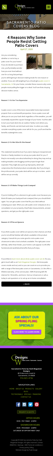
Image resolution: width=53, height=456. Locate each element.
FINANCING (37, 394)
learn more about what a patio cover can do (28, 259)
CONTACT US (26, 397)
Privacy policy (24, 447)
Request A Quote (26, 412)
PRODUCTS (29, 389)
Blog (32, 447)
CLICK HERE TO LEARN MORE (26, 332)
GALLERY (38, 389)
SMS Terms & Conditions (33, 445)
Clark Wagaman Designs (27, 262)
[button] (48, 7)
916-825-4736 (26, 378)
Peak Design (33, 450)
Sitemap (20, 445)
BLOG (26, 391)
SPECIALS (27, 394)
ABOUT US (20, 389)
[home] (23, 7)
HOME (11, 389)
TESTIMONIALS (17, 394)
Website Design (21, 450)
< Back (26, 284)
